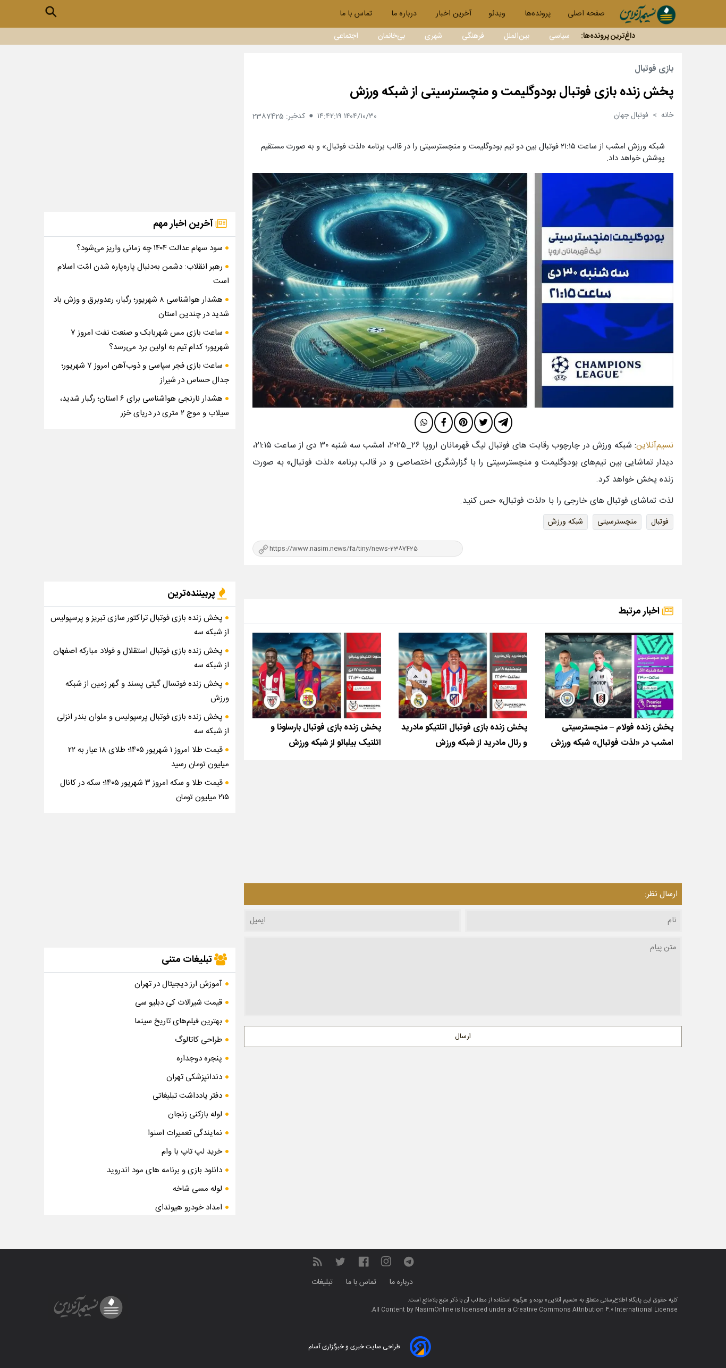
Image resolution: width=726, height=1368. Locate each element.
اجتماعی (346, 36)
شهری (433, 36)
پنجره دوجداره (199, 1058)
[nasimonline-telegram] (409, 1262)
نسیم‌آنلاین (654, 445)
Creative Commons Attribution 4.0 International (583, 1310)
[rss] (317, 1262)
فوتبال (660, 522)
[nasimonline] (363, 1262)
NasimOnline (434, 1310)
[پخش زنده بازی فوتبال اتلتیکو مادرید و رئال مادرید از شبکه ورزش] (463, 675)
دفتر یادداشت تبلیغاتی (187, 1095)
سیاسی (559, 36)
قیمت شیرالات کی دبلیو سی (178, 1002)
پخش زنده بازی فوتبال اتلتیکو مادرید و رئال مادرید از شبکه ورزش (464, 735)
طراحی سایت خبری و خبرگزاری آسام (354, 1346)
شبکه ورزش (565, 522)
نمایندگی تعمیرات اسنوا (185, 1133)
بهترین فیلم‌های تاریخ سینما (178, 1021)
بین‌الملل (516, 36)
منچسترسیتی (617, 522)
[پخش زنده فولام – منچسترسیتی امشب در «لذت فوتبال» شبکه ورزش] (609, 675)
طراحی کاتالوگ (198, 1040)
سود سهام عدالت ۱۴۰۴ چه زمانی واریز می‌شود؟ (151, 248)
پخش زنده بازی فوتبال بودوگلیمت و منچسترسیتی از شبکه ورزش (511, 92)
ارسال (463, 1036)
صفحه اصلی (586, 13)
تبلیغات (323, 1282)
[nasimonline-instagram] (386, 1262)
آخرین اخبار (453, 13)
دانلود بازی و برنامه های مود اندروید (164, 1170)
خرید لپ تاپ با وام (192, 1151)
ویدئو (498, 13)
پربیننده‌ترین (192, 594)
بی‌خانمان (391, 36)
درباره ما (405, 13)
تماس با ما (357, 13)
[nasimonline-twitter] (340, 1262)
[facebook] (443, 422)
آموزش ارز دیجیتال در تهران (178, 984)
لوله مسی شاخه (197, 1189)
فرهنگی (473, 36)
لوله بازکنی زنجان (195, 1114)
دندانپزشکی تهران (194, 1077)
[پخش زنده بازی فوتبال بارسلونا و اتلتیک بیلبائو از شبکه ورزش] (316, 675)
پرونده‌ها (538, 13)
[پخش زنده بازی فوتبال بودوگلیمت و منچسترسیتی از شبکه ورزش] (462, 290)
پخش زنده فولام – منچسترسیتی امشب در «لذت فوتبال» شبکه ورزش (612, 735)
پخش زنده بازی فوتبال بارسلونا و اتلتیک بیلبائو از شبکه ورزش (326, 735)
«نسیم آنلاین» (560, 1300)
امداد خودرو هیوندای (188, 1207)
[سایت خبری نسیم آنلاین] (647, 14)
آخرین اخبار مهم (184, 224)
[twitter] (483, 422)
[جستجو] (51, 12)
